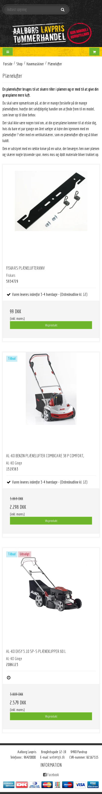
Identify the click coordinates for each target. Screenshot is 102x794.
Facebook (53, 774)
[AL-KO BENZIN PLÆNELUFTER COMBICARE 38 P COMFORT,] (51, 400)
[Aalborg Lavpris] (51, 31)
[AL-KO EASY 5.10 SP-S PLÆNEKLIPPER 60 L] (51, 596)
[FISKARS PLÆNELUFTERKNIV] (51, 213)
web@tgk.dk (57, 757)
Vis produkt (51, 325)
